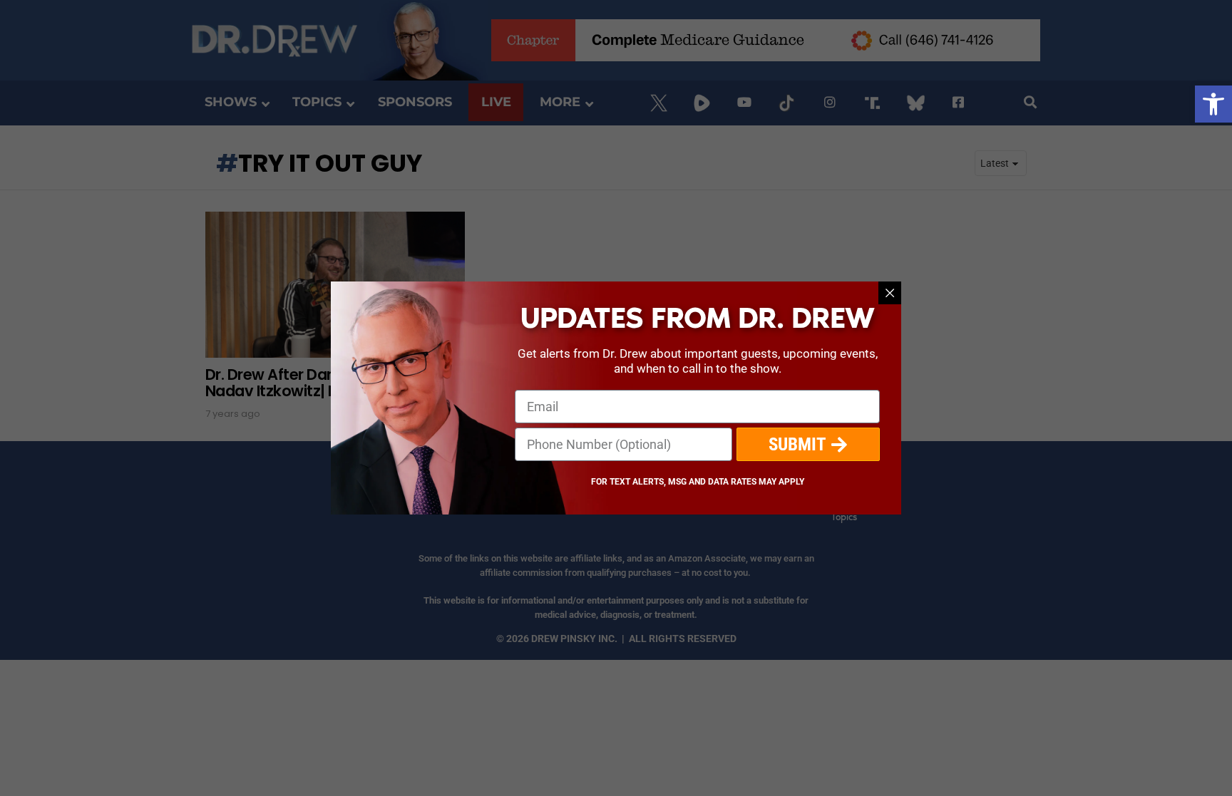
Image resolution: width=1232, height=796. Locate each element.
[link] (1213, 104)
